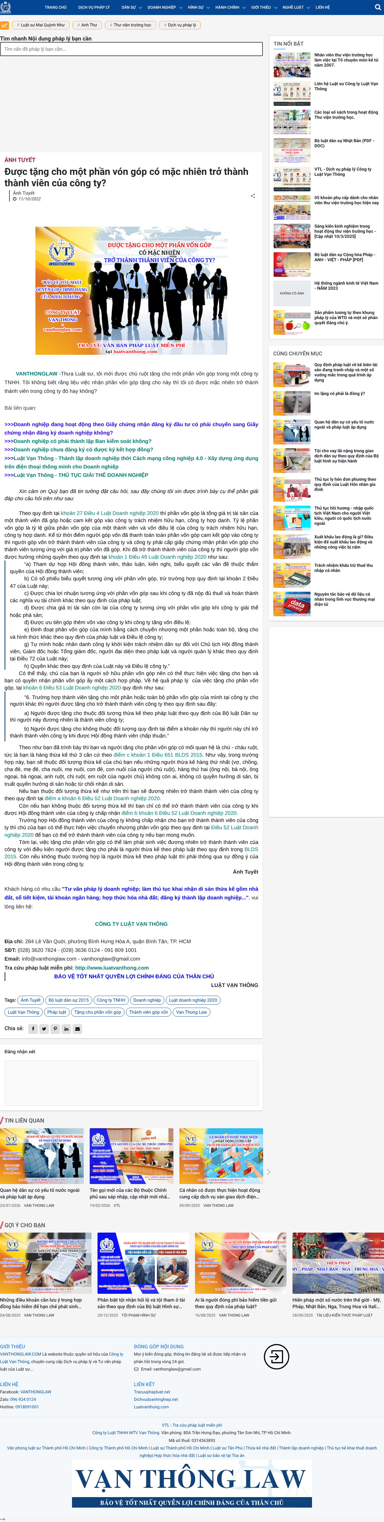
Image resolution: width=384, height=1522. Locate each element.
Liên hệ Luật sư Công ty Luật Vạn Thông (346, 86)
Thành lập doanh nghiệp (301, 1448)
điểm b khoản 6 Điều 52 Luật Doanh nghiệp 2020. (180, 813)
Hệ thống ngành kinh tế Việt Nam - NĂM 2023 (346, 286)
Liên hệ (323, 7)
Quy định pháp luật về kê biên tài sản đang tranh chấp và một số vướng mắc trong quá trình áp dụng (345, 372)
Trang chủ (55, 7)
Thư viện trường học (132, 25)
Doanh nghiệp (147, 1000)
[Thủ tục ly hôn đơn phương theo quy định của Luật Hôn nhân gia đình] (291, 489)
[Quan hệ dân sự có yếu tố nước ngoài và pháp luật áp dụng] (42, 1156)
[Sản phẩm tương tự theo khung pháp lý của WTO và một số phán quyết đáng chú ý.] (292, 322)
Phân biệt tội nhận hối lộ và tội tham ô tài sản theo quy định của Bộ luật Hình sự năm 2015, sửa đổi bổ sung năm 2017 (141, 1303)
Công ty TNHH (111, 1000)
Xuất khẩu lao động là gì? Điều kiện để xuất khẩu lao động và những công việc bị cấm (343, 542)
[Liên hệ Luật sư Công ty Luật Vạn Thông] (292, 93)
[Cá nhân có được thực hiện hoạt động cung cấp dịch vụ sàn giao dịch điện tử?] (221, 1156)
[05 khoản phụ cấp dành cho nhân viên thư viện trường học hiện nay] (292, 207)
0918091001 (27, 1407)
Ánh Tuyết (19, 160)
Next (268, 1171)
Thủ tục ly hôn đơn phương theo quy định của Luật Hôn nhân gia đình (345, 484)
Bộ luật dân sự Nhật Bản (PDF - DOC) (344, 143)
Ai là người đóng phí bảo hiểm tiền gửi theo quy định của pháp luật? (236, 1303)
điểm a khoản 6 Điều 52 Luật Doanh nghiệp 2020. (103, 798)
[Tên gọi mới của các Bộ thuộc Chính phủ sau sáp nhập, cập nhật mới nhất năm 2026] (131, 1156)
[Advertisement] (131, 101)
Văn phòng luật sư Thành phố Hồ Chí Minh (46, 1448)
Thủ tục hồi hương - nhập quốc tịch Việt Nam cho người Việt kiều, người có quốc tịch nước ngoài (344, 516)
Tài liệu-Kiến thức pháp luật (344, 1315)
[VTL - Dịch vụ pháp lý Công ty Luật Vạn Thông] (292, 179)
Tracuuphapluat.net (152, 1392)
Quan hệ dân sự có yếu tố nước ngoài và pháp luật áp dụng (40, 1193)
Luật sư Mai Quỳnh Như (43, 25)
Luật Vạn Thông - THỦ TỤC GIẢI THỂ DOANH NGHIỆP (81, 475)
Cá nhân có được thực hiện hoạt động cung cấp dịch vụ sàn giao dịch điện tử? (219, 1194)
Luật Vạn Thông (23, 1012)
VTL (117, 1206)
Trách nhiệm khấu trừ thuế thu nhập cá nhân (343, 568)
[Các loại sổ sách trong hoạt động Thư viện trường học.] (292, 122)
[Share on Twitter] (44, 1029)
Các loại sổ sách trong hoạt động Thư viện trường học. (346, 115)
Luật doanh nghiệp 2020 (193, 1000)
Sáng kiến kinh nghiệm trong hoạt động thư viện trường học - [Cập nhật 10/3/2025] (345, 231)
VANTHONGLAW (36, 374)
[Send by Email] (77, 1029)
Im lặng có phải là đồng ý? (339, 393)
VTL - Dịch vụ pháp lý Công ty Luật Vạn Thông (342, 172)
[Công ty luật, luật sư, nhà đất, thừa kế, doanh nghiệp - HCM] (5, 7)
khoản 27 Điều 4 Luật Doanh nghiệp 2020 (110, 513)
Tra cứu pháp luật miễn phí (197, 1425)
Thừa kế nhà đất (261, 1448)
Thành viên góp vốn (148, 1012)
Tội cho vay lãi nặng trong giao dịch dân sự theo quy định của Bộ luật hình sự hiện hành (346, 456)
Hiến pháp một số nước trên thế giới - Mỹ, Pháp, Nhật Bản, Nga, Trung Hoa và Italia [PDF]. (336, 1303)
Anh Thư (89, 25)
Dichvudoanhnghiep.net (156, 1399)
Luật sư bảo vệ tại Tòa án (221, 1455)
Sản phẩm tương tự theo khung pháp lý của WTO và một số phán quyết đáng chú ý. (346, 317)
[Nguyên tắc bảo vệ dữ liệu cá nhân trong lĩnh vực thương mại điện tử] (291, 604)
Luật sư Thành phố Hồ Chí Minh (180, 1448)
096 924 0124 (23, 1399)
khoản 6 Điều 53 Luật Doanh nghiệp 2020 (72, 688)
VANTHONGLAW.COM (20, 1354)
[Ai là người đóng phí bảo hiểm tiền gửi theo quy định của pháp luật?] (240, 1263)
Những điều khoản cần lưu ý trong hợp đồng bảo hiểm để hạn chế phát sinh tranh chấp (41, 1303)
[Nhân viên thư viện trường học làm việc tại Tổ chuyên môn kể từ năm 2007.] (292, 64)
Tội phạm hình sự (138, 1315)
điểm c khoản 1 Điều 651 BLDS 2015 (158, 755)
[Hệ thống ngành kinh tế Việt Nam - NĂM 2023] (292, 293)
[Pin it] (55, 1029)
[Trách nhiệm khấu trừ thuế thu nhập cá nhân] (291, 575)
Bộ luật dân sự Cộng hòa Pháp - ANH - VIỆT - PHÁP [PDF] (344, 257)
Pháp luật (56, 1012)
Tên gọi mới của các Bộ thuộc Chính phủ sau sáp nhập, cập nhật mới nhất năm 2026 (129, 1194)
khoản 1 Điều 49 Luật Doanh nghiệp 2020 (157, 557)
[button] (378, 7)
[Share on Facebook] (33, 1029)
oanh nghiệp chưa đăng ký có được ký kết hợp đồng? (83, 450)
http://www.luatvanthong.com (112, 968)
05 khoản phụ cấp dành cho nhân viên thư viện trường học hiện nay (346, 200)
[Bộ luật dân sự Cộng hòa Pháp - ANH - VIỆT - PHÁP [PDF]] (292, 264)
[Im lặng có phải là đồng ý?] (291, 403)
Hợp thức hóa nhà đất (174, 1455)
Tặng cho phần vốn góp (97, 1012)
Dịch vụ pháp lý (94, 7)
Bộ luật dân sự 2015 (68, 1000)
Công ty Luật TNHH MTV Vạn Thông (125, 1433)
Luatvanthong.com (151, 1407)
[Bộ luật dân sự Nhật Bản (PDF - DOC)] (292, 150)
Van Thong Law (191, 1012)
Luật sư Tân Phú (227, 1448)
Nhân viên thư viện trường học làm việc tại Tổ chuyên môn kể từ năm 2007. (346, 60)
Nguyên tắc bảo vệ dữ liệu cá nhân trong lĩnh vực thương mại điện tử (344, 599)
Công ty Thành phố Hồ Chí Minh (118, 1448)
